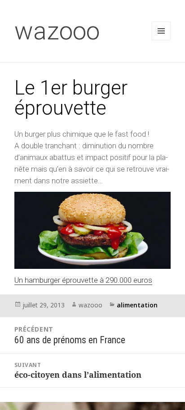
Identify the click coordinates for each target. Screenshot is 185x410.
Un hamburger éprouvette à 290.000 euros (83, 280)
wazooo (57, 31)
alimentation (137, 305)
